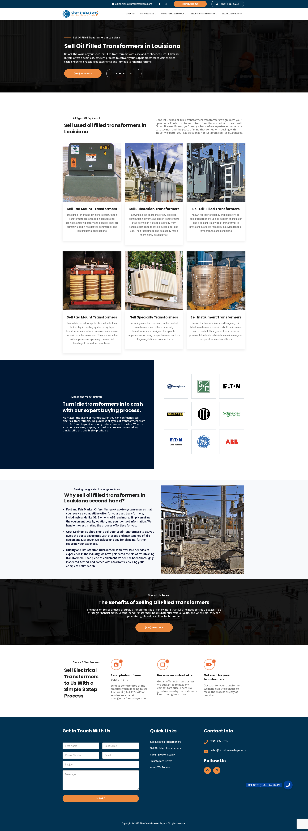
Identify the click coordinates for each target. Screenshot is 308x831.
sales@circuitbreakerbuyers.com (228, 750)
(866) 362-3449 (219, 740)
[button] (288, 785)
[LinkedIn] (166, 4)
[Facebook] (159, 4)
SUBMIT (100, 798)
